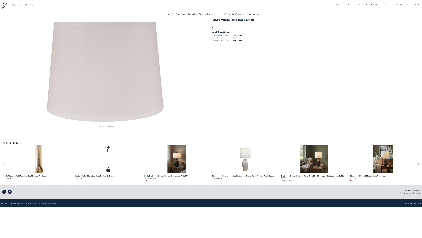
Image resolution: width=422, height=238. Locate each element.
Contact (386, 5)
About (339, 5)
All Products (178, 14)
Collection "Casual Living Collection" (207, 14)
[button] (418, 164)
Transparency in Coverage (410, 193)
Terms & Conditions (413, 191)
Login (416, 5)
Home (166, 14)
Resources (371, 5)
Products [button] (353, 5)
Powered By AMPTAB (412, 203)
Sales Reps (402, 5)
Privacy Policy (50, 203)
